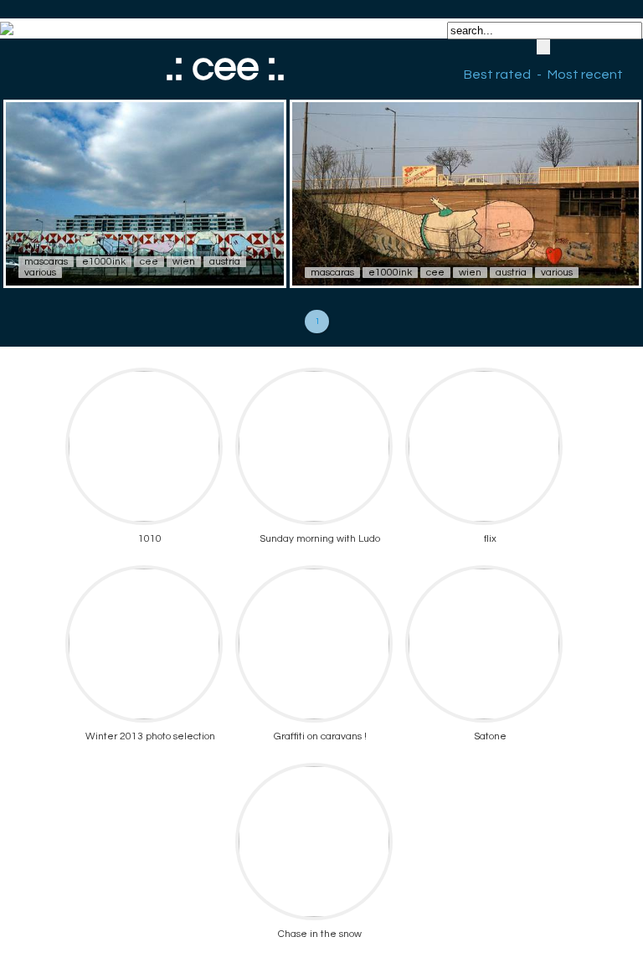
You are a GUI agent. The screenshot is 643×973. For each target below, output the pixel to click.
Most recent (585, 74)
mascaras (46, 261)
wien (183, 261)
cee (149, 261)
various (40, 272)
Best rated (497, 74)
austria (224, 261)
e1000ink (104, 261)
